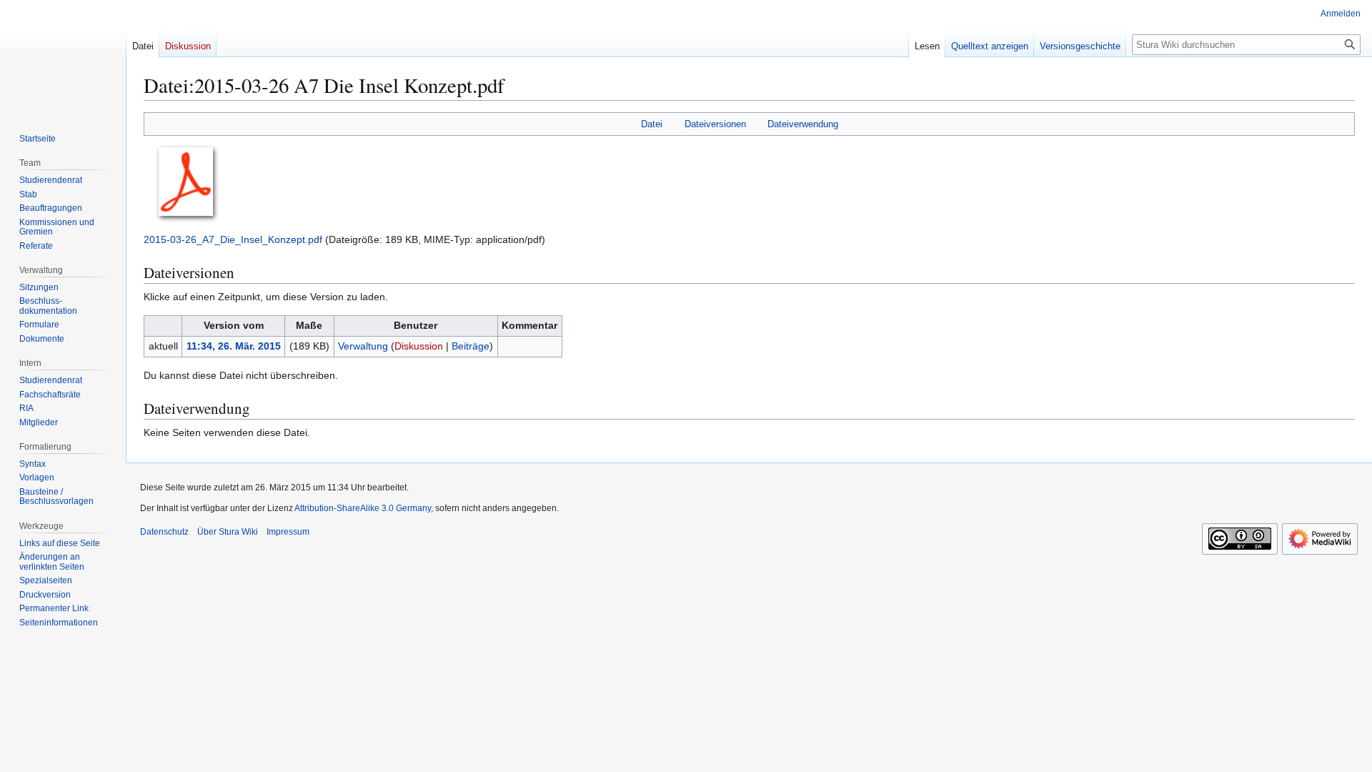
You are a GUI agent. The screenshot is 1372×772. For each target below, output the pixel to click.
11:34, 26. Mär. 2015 (234, 346)
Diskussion (418, 346)
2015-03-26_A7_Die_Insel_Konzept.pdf (233, 239)
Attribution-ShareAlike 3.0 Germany (362, 508)
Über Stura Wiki (227, 532)
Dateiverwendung (802, 124)
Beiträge (470, 346)
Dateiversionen (715, 124)
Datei (651, 124)
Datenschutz (164, 532)
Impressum (288, 532)
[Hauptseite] (63, 57)
